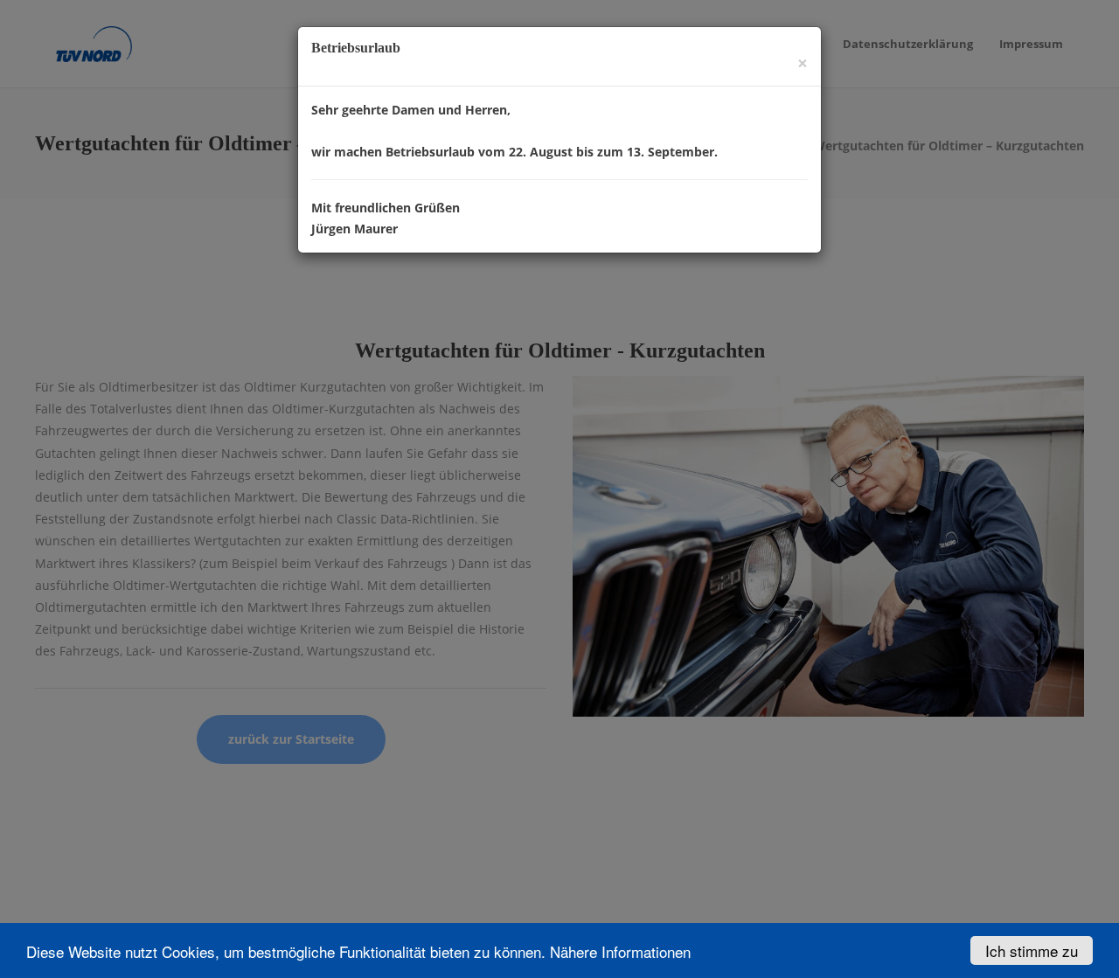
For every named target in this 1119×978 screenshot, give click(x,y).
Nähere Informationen (620, 951)
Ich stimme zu (1031, 950)
